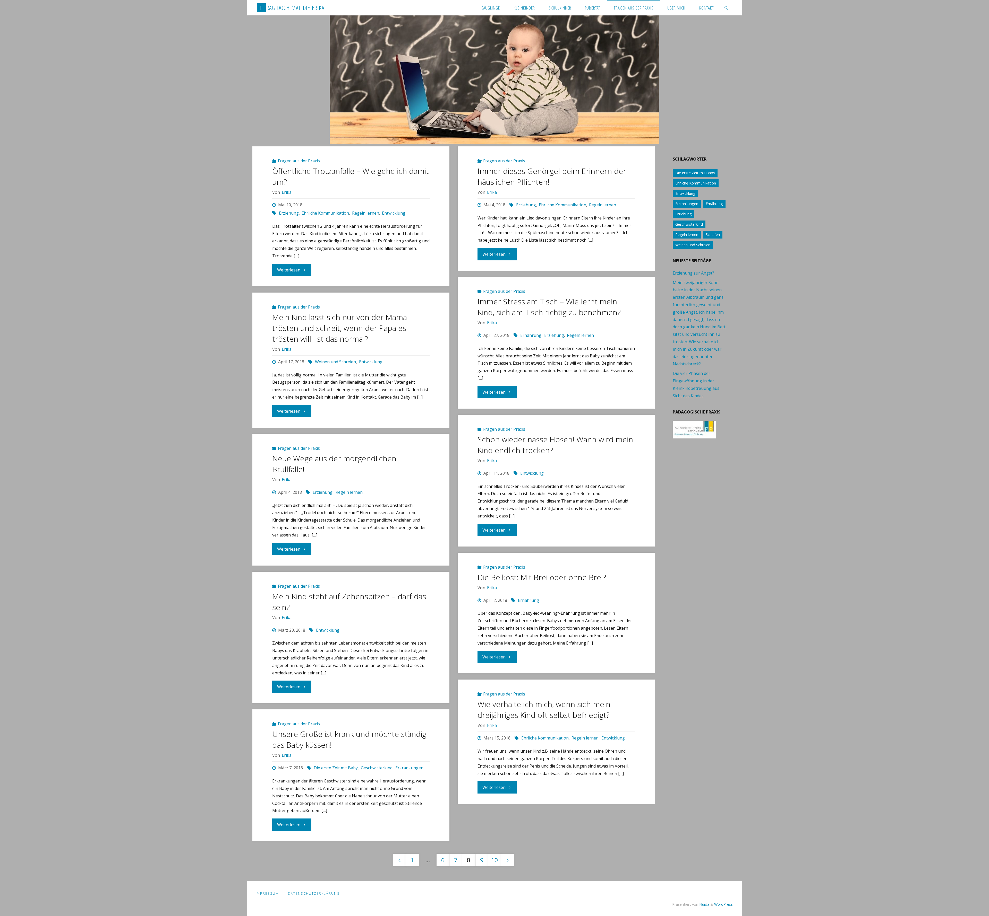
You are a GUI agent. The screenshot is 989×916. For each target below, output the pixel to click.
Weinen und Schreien (335, 362)
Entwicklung (393, 213)
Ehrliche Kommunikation (325, 213)
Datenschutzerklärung (314, 893)
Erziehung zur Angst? (693, 273)
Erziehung (289, 213)
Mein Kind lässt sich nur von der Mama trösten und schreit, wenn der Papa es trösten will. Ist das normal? (339, 328)
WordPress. (724, 904)
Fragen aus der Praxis (299, 161)
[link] (726, 7)
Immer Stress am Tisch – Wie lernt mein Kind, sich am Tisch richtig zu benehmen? (549, 307)
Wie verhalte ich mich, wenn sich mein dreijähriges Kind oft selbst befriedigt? (544, 709)
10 (494, 860)
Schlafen (713, 234)
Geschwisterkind (376, 768)
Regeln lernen (365, 213)
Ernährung (530, 335)
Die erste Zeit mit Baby (336, 768)
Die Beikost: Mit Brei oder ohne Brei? (542, 577)
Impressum (267, 893)
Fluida (703, 904)
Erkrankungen (409, 768)
